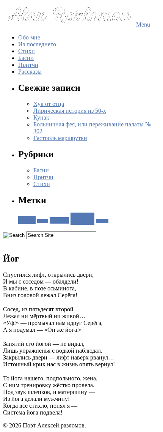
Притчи (28, 64)
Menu (143, 24)
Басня (27, 220)
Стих (82, 219)
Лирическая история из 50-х (69, 110)
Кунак (41, 117)
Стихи (26, 51)
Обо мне (29, 37)
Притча (59, 220)
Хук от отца (48, 104)
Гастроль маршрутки (60, 138)
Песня (42, 221)
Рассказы (30, 71)
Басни (26, 58)
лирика (102, 221)
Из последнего (37, 44)
